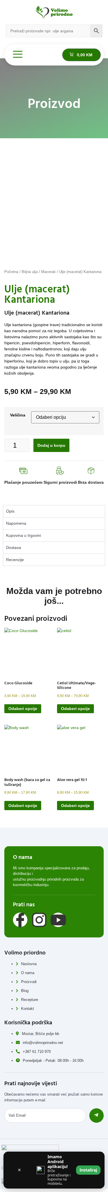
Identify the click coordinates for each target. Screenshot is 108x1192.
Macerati (48, 272)
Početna (11, 272)
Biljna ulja (30, 272)
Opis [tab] (10, 511)
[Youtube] (58, 920)
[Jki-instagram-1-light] (39, 920)
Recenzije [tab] (15, 559)
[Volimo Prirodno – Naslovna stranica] (54, 12)
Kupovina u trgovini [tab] (23, 535)
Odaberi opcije (22, 708)
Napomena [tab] (16, 523)
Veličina (17, 415)
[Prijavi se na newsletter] (96, 1115)
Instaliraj (88, 1170)
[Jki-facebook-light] (20, 920)
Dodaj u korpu (51, 445)
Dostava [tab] (13, 547)
